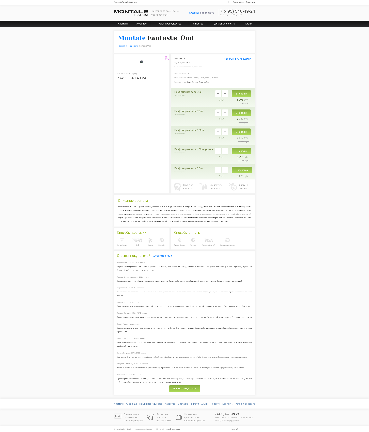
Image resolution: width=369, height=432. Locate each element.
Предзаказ (242, 170)
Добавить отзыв (162, 255)
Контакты (227, 403)
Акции (248, 23)
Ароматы (123, 23)
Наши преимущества (169, 23)
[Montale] (131, 13)
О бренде (141, 23)
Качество (198, 23)
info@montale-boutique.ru (128, 2)
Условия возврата (245, 403)
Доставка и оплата (224, 23)
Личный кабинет (238, 2)
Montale (132, 38)
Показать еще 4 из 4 (184, 388)
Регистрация (250, 2)
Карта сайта (235, 429)
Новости (215, 403)
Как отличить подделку (237, 58)
